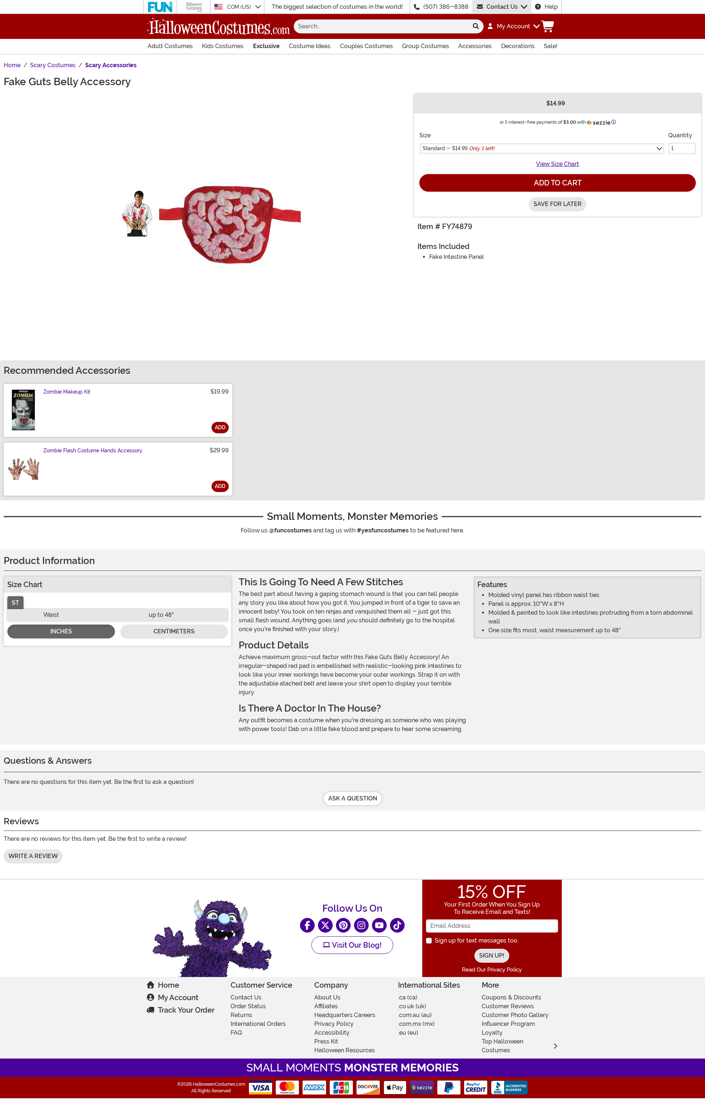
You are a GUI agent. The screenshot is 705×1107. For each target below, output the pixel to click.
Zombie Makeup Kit (66, 392)
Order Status (248, 1006)
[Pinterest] (343, 925)
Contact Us (502, 6)
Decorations (518, 46)
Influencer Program (508, 1023)
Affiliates (326, 1006)
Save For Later (558, 203)
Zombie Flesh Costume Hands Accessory (92, 450)
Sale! (550, 46)
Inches (61, 631)
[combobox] (381, 26)
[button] (513, 26)
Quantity (680, 135)
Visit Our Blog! (356, 945)
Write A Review (33, 856)
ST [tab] (15, 602)
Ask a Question (352, 798)
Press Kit (326, 1041)
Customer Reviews (508, 1006)
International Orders (258, 1023)
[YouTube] (379, 925)
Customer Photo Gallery (515, 1015)
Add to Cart (558, 182)
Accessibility (332, 1032)
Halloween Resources (344, 1050)
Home (168, 985)
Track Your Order (186, 1010)
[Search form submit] (476, 26)
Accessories (475, 46)
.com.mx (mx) (416, 1023)
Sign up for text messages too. (476, 940)
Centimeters (174, 631)
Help (551, 6)
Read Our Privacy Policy (492, 969)
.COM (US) (239, 7)
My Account (178, 997)
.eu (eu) (408, 1032)
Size (425, 135)
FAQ (236, 1032)
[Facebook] (307, 925)
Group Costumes (425, 46)
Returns (241, 1015)
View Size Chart (557, 163)
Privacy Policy (334, 1023)
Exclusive (266, 46)
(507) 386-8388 (446, 6)
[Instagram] (361, 925)
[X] (325, 925)
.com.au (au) (415, 1015)
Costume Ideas (309, 46)
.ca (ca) (407, 997)
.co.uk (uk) (412, 1006)
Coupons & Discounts (511, 997)
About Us (327, 997)
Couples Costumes (366, 46)
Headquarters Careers (344, 1015)
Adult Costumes (170, 46)
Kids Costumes (222, 46)
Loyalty (492, 1032)
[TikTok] (397, 925)
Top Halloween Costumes (502, 1046)
